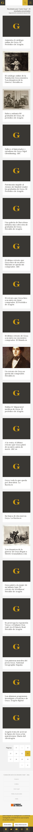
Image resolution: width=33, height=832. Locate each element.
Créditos (16, 784)
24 (16, 753)
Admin (16, 798)
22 (27, 748)
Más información (21, 825)
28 (16, 759)
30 (27, 759)
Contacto (16, 779)
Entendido (7, 825)
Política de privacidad (16, 794)
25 (22, 753)
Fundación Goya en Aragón (12, 774)
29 (22, 759)
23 (10, 753)
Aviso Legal (16, 789)
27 (10, 759)
